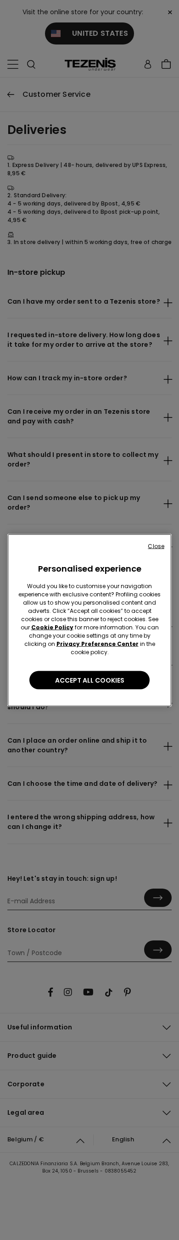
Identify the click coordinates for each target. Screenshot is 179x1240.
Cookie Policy (52, 627)
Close (156, 546)
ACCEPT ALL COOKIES (89, 679)
